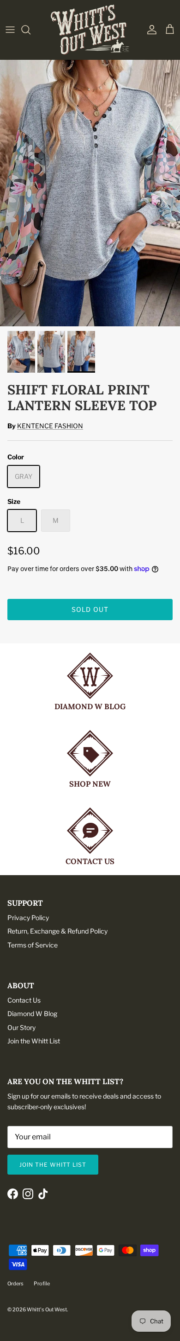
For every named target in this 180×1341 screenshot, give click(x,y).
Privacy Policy (28, 918)
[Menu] (10, 29)
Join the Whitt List (33, 1041)
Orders (15, 1283)
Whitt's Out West (47, 1309)
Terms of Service (32, 945)
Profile (42, 1283)
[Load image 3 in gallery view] (90, 190)
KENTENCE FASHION (50, 426)
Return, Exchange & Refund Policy (57, 931)
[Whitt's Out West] (90, 30)
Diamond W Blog (32, 1013)
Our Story (21, 1027)
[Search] (30, 29)
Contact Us (24, 1000)
